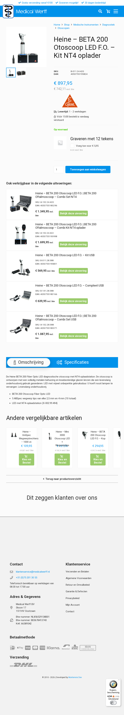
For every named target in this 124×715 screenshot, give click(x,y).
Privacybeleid (72, 598)
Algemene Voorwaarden (78, 578)
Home (57, 24)
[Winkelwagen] (108, 11)
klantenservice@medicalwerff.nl (33, 571)
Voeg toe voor (84, 147)
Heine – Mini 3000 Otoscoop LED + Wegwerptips (62, 438)
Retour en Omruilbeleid (78, 584)
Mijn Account (73, 604)
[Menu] (119, 681)
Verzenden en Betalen (77, 571)
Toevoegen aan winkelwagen (88, 169)
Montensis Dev (75, 677)
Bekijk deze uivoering (73, 213)
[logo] (8, 11)
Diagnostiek (108, 24)
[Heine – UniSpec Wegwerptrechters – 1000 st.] (14, 435)
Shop (67, 24)
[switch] (113, 703)
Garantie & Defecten (76, 591)
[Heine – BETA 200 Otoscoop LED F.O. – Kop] (85, 435)
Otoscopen (63, 28)
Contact (70, 611)
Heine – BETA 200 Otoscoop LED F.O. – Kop (98, 435)
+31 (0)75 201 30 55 (26, 577)
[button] (117, 11)
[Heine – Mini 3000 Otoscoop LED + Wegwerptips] (49, 435)
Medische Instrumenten (85, 24)
